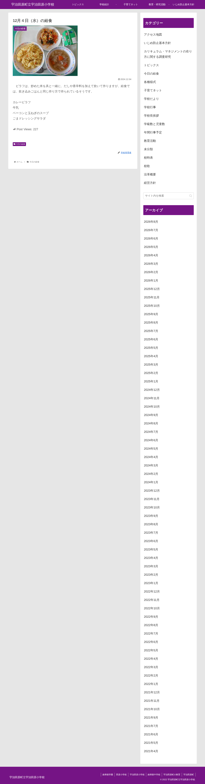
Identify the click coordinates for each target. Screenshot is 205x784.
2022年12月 (152, 591)
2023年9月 (151, 515)
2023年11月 (152, 499)
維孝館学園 (107, 774)
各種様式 (150, 82)
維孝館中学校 (154, 774)
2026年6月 (151, 238)
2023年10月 (152, 507)
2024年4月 (151, 457)
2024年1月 (151, 482)
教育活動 (150, 140)
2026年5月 (151, 247)
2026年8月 (151, 221)
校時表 (148, 157)
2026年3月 (151, 263)
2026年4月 (151, 255)
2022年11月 (152, 600)
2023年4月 (151, 557)
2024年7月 (151, 431)
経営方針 (150, 182)
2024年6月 (151, 440)
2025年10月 (152, 305)
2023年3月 (151, 566)
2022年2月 (151, 675)
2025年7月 (151, 331)
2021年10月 (152, 709)
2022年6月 (151, 642)
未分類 (148, 149)
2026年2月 (151, 272)
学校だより (151, 98)
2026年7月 (151, 230)
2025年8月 (151, 322)
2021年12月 (152, 692)
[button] (190, 196)
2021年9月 (151, 717)
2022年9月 (151, 616)
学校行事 (150, 107)
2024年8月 (151, 423)
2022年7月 (151, 633)
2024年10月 (152, 406)
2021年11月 (152, 700)
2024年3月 (151, 465)
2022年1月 (151, 684)
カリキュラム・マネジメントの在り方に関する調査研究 (168, 54)
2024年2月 (151, 473)
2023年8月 (151, 524)
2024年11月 (152, 398)
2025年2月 (151, 373)
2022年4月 (151, 658)
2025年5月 (151, 347)
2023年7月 (151, 532)
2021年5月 (151, 742)
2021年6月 (151, 734)
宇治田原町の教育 (171, 774)
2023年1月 (151, 583)
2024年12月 (152, 389)
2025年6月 (151, 339)
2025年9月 (151, 314)
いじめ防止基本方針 (157, 43)
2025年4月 (151, 356)
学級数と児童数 (154, 124)
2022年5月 (151, 650)
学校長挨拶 (151, 115)
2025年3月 (151, 364)
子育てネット (153, 90)
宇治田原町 (188, 774)
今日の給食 (20, 144)
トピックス (151, 65)
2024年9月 (151, 415)
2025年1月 (151, 381)
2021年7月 (151, 726)
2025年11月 (152, 297)
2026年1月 (151, 280)
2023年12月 (152, 490)
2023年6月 (151, 541)
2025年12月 (152, 289)
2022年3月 (151, 667)
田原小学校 (121, 774)
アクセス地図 (153, 34)
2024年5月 (151, 448)
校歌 (147, 166)
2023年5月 (151, 549)
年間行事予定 (153, 132)
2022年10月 (152, 608)
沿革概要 (150, 174)
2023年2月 (151, 574)
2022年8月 (151, 625)
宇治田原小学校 (137, 774)
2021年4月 (151, 751)
